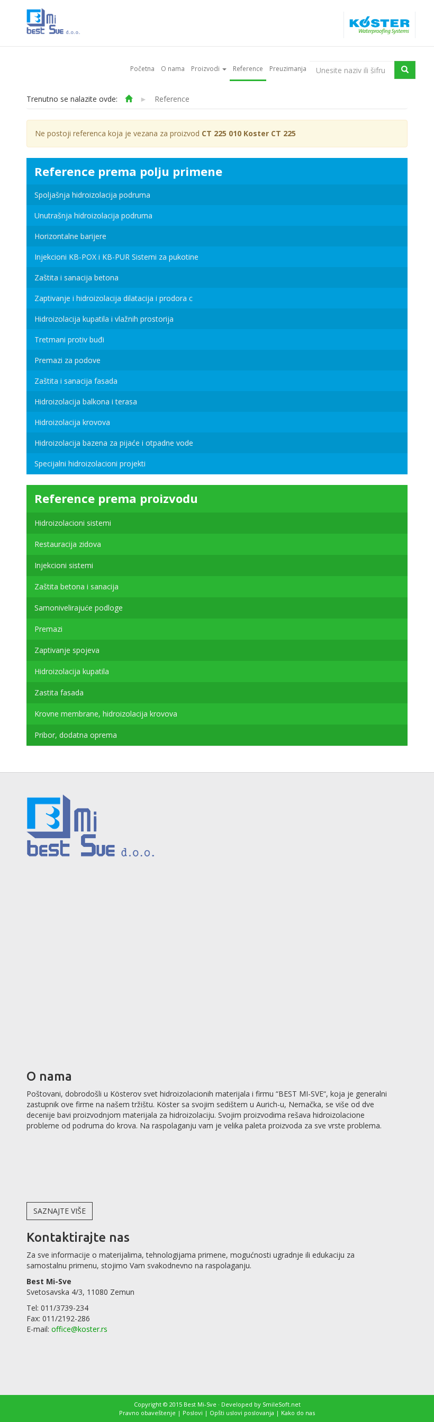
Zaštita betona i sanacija (76, 586)
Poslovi (193, 1413)
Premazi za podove (67, 360)
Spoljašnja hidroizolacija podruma (92, 195)
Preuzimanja (287, 68)
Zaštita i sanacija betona (76, 277)
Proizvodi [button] (206, 68)
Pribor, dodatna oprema (75, 735)
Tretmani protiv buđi (69, 339)
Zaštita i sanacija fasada (75, 381)
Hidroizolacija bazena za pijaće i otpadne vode (113, 443)
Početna (142, 68)
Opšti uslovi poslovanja (242, 1413)
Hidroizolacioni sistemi (72, 523)
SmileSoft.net (282, 1404)
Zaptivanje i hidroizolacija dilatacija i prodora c (113, 298)
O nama (173, 68)
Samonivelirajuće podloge (78, 608)
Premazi (48, 629)
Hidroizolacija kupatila (71, 671)
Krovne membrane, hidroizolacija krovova (105, 714)
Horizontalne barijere (70, 236)
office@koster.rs (79, 1329)
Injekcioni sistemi (63, 565)
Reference (248, 68)
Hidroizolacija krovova (72, 422)
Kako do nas (298, 1413)
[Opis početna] (128, 99)
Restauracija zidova (67, 544)
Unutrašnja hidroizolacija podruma (93, 215)
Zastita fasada (59, 692)
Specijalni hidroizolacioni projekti (90, 463)
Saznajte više (59, 1211)
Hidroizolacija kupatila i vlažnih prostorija (104, 319)
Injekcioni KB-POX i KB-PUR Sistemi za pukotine (116, 257)
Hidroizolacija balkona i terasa (85, 401)
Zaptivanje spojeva (67, 650)
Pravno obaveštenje (147, 1413)
